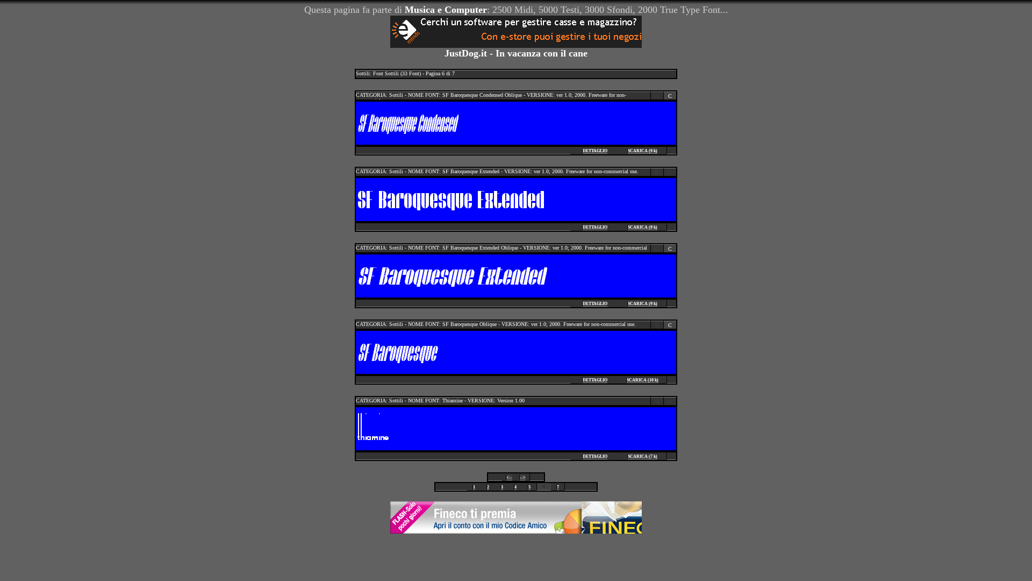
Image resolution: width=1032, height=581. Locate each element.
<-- (509, 477)
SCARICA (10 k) (642, 380)
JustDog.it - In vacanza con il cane (516, 53)
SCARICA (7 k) (642, 456)
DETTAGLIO (595, 150)
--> (523, 477)
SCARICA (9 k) (642, 150)
